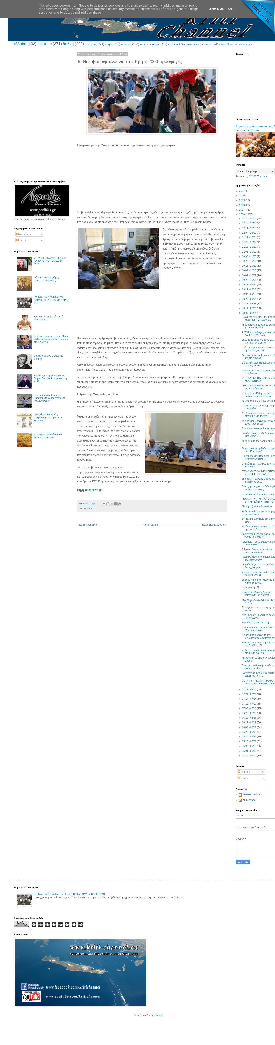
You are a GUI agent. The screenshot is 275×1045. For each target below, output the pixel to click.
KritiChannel (249, 800)
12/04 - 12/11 (249, 232)
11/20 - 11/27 (249, 242)
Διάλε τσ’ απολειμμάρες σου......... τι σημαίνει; (46, 279)
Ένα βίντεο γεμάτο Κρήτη (255, 622)
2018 (242, 205)
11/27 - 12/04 (249, 237)
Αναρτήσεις (25, 234)
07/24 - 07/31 (249, 694)
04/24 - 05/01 (249, 755)
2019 (242, 200)
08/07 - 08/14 (249, 313)
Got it (232, 9)
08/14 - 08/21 (249, 308)
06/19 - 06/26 (249, 717)
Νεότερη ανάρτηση (88, 524)
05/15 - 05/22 (249, 741)
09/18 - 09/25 (249, 284)
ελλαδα (20, 44)
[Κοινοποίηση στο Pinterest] (119, 504)
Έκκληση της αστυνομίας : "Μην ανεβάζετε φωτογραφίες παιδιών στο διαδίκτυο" (51, 339)
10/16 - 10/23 (249, 265)
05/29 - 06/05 (249, 732)
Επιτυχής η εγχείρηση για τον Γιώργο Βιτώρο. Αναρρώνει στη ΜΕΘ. (50, 378)
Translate (262, 176)
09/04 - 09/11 (249, 294)
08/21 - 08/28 (249, 303)
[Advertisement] (152, 179)
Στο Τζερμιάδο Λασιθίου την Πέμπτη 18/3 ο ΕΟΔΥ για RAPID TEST (51, 300)
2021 (242, 191)
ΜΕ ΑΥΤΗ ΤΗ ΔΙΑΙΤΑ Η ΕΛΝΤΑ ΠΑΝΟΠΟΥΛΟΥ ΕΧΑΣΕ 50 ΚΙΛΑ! (50, 261)
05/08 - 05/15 (249, 746)
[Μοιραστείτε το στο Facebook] (116, 504)
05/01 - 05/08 (249, 751)
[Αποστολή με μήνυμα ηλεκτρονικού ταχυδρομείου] (104, 504)
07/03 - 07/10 (249, 708)
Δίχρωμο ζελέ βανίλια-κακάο (257, 506)
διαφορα (44, 44)
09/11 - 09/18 (249, 289)
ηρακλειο (173, 44)
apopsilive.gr (93, 490)
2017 (242, 209)
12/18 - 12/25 (249, 223)
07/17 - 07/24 (249, 698)
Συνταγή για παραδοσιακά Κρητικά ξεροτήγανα (48, 435)
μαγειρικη (91, 44)
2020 (242, 195)
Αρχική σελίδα (150, 524)
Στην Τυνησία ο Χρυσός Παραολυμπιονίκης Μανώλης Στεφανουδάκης (49, 398)
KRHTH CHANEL (252, 794)
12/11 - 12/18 (249, 228)
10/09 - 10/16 (249, 270)
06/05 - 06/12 (249, 727)
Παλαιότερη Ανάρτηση (214, 524)
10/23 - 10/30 (249, 261)
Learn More (216, 9)
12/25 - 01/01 (249, 218)
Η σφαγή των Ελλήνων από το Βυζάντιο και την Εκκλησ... (258, 395)
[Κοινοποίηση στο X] (112, 504)
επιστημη (243, 44)
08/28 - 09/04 (249, 299)
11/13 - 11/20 (249, 246)
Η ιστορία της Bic (251, 587)
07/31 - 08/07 (249, 689)
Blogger (159, 1015)
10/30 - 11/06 (249, 256)
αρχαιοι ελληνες (226, 44)
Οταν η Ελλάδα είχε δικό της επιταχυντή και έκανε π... (257, 593)
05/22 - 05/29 (249, 736)
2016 (242, 214)
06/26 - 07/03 (249, 713)
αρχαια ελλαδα (191, 44)
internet (209, 44)
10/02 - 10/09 (249, 275)
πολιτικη (126, 44)
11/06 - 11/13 (249, 251)
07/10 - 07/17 (249, 703)
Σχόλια (23, 240)
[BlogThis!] (108, 504)
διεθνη (68, 44)
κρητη (109, 44)
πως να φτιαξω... (150, 44)
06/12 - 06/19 (249, 722)
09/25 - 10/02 (249, 280)
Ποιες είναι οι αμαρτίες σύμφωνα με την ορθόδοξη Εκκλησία (48, 417)
